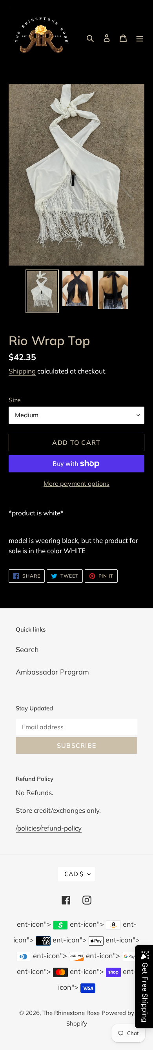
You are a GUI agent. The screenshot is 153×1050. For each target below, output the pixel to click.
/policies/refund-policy (49, 828)
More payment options (76, 483)
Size (15, 400)
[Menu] (139, 37)
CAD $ (74, 874)
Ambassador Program (52, 671)
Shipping (22, 371)
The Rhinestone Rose (71, 1013)
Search (27, 649)
